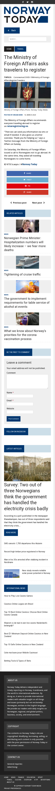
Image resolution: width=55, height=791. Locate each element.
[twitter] (27, 2)
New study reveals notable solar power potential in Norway (36, 571)
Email (9, 400)
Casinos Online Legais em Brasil (18, 604)
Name (9, 392)
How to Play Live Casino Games (18, 596)
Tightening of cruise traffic (22, 274)
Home (6, 777)
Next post (37, 203)
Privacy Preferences (12, 788)
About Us (10, 782)
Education (31, 777)
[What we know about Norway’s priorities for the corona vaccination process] (27, 323)
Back (13, 30)
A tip (36, 780)
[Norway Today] (27, 15)
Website (10, 408)
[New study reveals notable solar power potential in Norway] (11, 576)
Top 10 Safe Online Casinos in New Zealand (23, 644)
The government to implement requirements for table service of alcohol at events (27, 302)
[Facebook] (23, 2)
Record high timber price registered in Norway (24, 551)
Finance (21, 777)
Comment (11, 373)
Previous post (20, 203)
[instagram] (32, 2)
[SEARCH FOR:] (27, 39)
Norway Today (29, 164)
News (6, 234)
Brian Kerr (18, 115)
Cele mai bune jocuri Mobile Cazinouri (21, 652)
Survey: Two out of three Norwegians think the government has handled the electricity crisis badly (26, 496)
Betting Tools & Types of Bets (17, 661)
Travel (9, 780)
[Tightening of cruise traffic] (27, 267)
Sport (40, 777)
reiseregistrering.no (17, 126)
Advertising (45, 780)
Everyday (28, 780)
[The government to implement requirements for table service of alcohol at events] (27, 291)
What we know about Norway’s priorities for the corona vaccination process (25, 335)
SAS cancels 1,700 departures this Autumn (23, 543)
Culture (18, 780)
